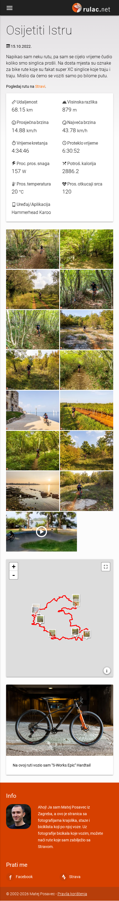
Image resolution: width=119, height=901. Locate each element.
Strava (75, 877)
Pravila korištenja (72, 894)
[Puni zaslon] (106, 567)
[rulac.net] (92, 9)
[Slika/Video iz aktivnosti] (32, 249)
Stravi (40, 86)
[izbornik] (10, 7)
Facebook (24, 877)
